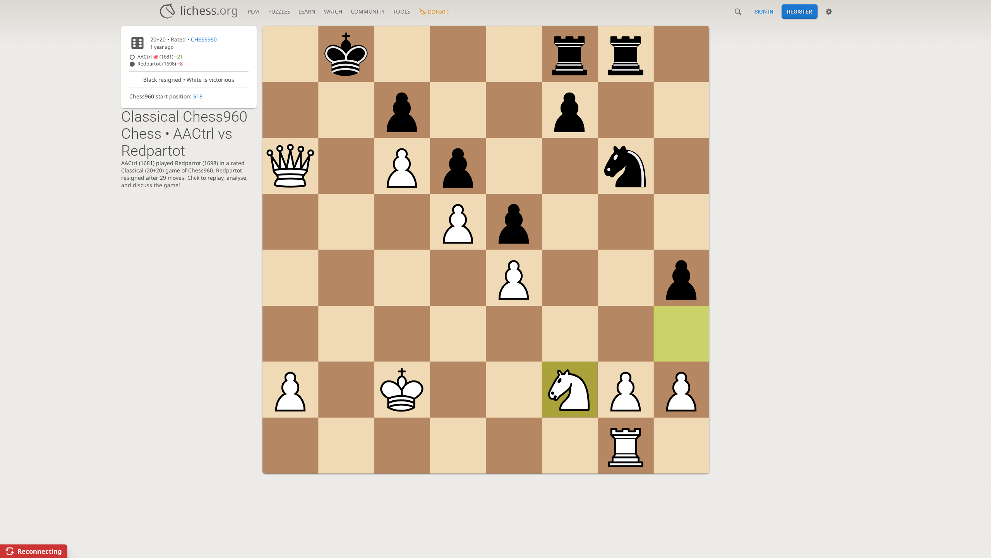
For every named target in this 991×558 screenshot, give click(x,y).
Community (368, 11)
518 (197, 96)
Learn (306, 11)
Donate (438, 12)
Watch (333, 11)
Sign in (763, 12)
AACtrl (160, 56)
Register (799, 12)
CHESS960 (204, 39)
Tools (401, 11)
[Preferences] (829, 11)
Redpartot (160, 63)
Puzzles (279, 11)
